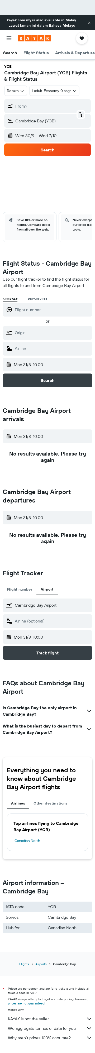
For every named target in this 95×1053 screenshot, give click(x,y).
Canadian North (27, 840)
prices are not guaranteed (26, 1003)
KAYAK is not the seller (28, 1018)
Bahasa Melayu (62, 25)
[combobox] (52, 332)
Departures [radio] (37, 298)
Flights (24, 964)
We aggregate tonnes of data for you (42, 1028)
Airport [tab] (47, 589)
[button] (89, 22)
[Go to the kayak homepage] (34, 38)
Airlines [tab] (18, 803)
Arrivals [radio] (10, 298)
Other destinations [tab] (51, 803)
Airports (41, 964)
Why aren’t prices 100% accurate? (39, 1037)
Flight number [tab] (19, 589)
